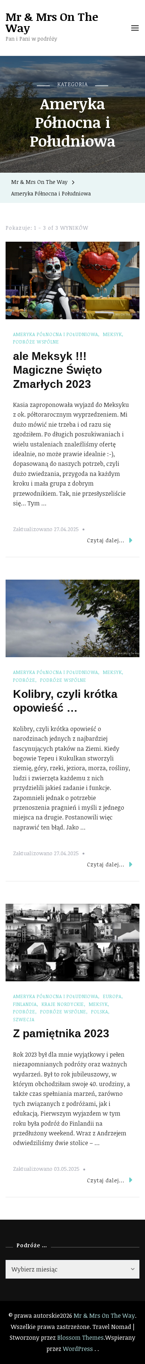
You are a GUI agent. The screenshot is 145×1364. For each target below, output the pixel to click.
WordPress (78, 1349)
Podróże (24, 680)
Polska (99, 1012)
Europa (112, 996)
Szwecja (24, 1019)
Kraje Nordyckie (63, 1004)
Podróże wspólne (36, 342)
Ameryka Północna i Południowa (55, 334)
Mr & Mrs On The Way (52, 22)
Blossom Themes (80, 1337)
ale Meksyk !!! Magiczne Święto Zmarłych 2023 (57, 370)
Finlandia (25, 1004)
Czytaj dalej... (106, 540)
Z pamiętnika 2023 (61, 1033)
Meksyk (112, 334)
